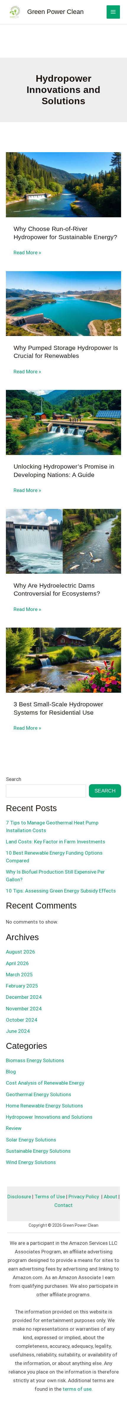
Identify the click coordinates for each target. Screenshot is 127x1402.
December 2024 (24, 997)
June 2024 (18, 1031)
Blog (11, 1072)
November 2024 (24, 1009)
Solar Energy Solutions (31, 1140)
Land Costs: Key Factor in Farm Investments (55, 842)
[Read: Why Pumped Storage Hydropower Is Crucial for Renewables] (63, 303)
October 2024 (21, 1020)
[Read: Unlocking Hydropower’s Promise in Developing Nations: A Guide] (63, 422)
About (110, 1197)
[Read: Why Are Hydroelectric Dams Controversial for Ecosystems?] (63, 541)
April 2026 (17, 963)
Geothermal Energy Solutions (38, 1094)
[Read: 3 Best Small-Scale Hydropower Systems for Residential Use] (63, 660)
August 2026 (20, 952)
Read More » (27, 253)
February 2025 (22, 986)
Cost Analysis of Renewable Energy (45, 1083)
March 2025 (19, 974)
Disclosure (19, 1197)
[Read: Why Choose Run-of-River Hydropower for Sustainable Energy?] (63, 184)
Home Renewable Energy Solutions (44, 1106)
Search (13, 779)
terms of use (77, 1389)
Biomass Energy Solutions (35, 1060)
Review (14, 1128)
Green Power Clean (55, 11)
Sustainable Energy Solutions (38, 1151)
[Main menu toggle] (113, 12)
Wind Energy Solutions (31, 1162)
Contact (63, 1205)
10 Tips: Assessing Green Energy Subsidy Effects (61, 891)
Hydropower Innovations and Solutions (49, 1117)
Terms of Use (50, 1197)
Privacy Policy (84, 1197)
